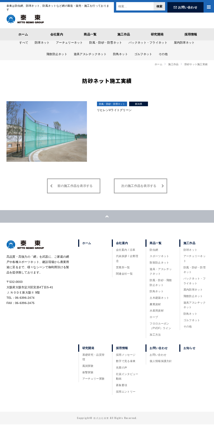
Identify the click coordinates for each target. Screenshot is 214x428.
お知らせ (189, 348)
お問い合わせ (187, 7)
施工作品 (123, 34)
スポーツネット (159, 256)
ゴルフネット (143, 54)
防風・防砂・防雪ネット (105, 42)
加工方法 (155, 334)
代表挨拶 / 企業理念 (127, 258)
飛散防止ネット (56, 54)
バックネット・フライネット (148, 42)
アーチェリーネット (69, 42)
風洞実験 (87, 366)
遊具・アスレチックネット (161, 271)
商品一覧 (90, 34)
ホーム (23, 34)
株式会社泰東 (25, 19)
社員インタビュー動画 (127, 376)
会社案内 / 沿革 (125, 249)
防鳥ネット (120, 54)
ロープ (154, 317)
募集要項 (121, 385)
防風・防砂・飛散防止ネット (161, 283)
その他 (163, 54)
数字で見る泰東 (125, 361)
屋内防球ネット (184, 42)
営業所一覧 (123, 267)
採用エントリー (125, 391)
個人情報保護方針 (161, 361)
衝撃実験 (87, 372)
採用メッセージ (125, 354)
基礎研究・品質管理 (93, 357)
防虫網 (154, 249)
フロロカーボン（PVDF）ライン (160, 326)
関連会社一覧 (124, 273)
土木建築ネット (159, 297)
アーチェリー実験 (93, 378)
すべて (23, 42)
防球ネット (42, 42)
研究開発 (157, 34)
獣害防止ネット (159, 262)
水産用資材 (156, 310)
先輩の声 (121, 367)
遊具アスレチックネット (90, 54)
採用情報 (191, 34)
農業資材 (155, 304)
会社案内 (56, 34)
